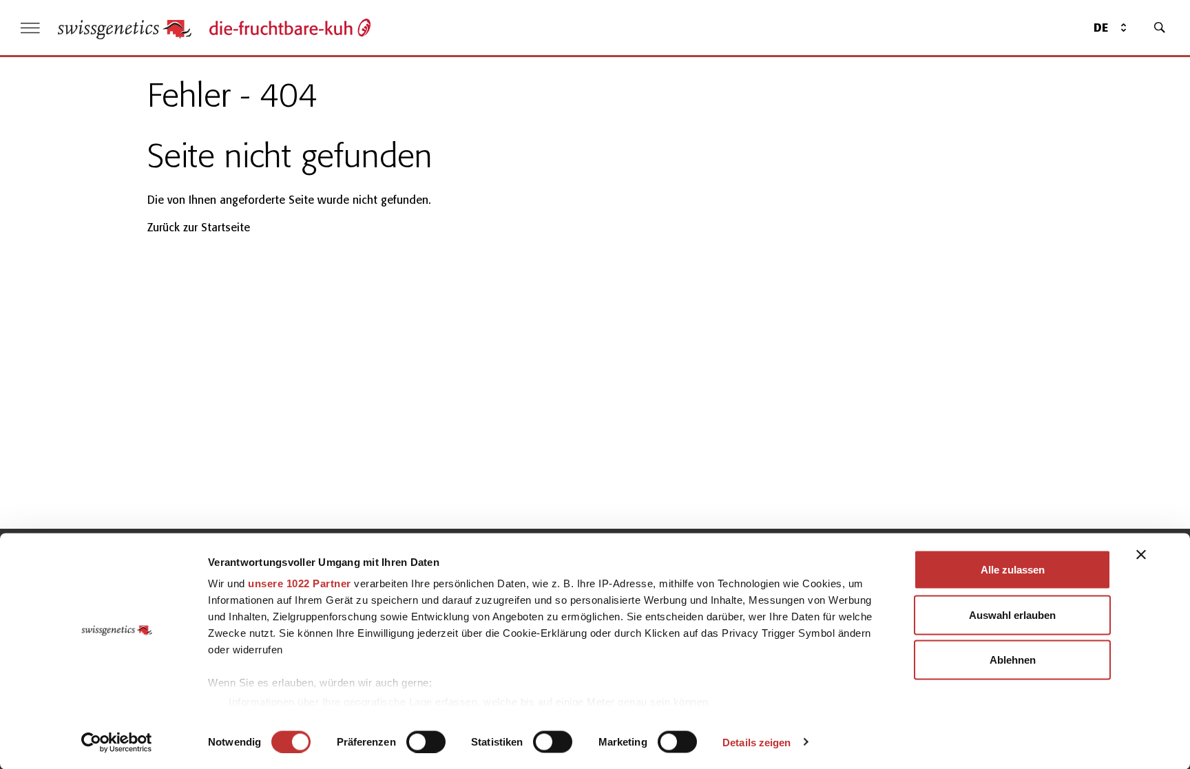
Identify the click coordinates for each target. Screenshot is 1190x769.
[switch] (426, 741)
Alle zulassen (1013, 570)
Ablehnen (1013, 660)
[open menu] (30, 28)
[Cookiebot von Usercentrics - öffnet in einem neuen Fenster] (116, 742)
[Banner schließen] (1141, 555)
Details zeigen (756, 742)
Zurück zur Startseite (198, 227)
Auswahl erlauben (1012, 614)
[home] (124, 28)
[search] (1159, 27)
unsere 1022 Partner (299, 583)
